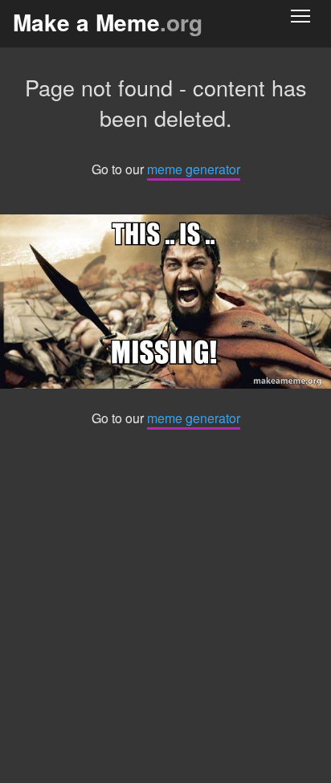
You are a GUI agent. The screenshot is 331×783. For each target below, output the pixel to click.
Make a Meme (107, 22)
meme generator (193, 169)
